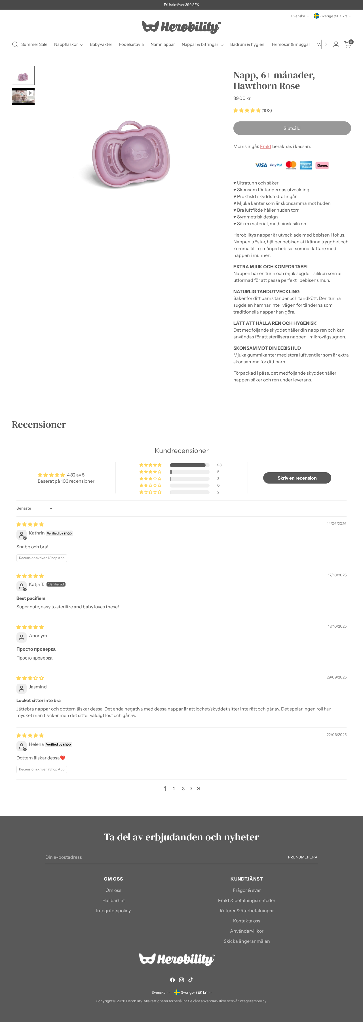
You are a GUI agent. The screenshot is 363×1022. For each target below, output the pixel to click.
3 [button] (183, 788)
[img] (30, 524)
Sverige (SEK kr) (333, 16)
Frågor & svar (247, 890)
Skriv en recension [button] (297, 478)
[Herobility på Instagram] (181, 980)
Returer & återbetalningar (247, 910)
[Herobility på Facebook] (172, 980)
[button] (247, 110)
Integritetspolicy (113, 910)
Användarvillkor (246, 931)
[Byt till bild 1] (23, 75)
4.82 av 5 (76, 475)
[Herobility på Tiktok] (190, 980)
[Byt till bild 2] (23, 96)
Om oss (113, 890)
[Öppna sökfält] (15, 44)
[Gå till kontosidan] (336, 44)
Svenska (298, 16)
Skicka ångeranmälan (247, 941)
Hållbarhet (113, 900)
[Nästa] (326, 44)
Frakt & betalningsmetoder (246, 900)
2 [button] (174, 788)
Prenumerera (303, 857)
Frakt (265, 146)
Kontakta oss (246, 921)
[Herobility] (181, 27)
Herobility (134, 1001)
